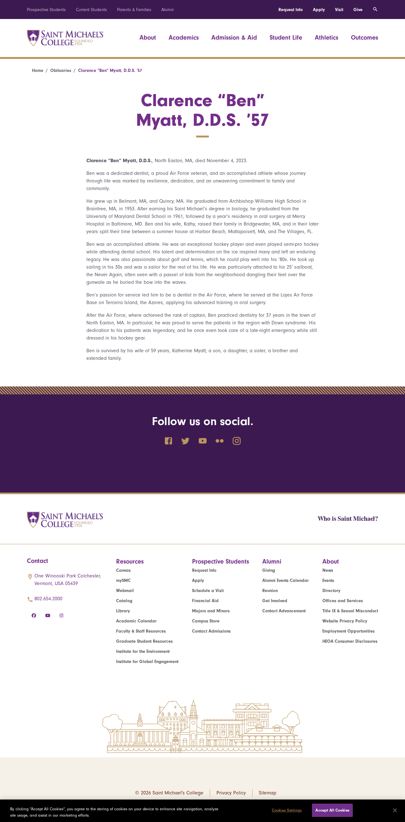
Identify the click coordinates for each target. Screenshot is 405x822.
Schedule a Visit (208, 590)
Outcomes (364, 37)
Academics (184, 37)
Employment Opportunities (348, 631)
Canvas (123, 570)
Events (328, 580)
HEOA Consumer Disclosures (349, 641)
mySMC (123, 580)
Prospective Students (46, 9)
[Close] (395, 810)
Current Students (91, 9)
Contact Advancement (284, 611)
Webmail (125, 590)
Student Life (286, 37)
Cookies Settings (287, 810)
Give (358, 9)
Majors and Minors (211, 611)
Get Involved (274, 600)
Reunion (270, 590)
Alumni (167, 9)
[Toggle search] (375, 9)
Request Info (290, 9)
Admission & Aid (234, 37)
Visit (339, 9)
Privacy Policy (231, 793)
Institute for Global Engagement (147, 661)
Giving (268, 570)
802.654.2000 (48, 599)
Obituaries (60, 70)
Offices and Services (342, 600)
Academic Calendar (136, 621)
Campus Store (206, 621)
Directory (331, 590)
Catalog (124, 600)
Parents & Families (134, 9)
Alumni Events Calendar (285, 580)
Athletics (326, 37)
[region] (202, 811)
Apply (319, 9)
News (327, 570)
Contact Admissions (211, 631)
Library (123, 611)
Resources (130, 561)
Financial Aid (205, 600)
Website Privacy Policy (344, 621)
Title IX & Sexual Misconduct (350, 611)
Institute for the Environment (143, 651)
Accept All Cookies (332, 810)
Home (37, 70)
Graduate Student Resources (144, 641)
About (148, 37)
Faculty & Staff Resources (141, 631)
